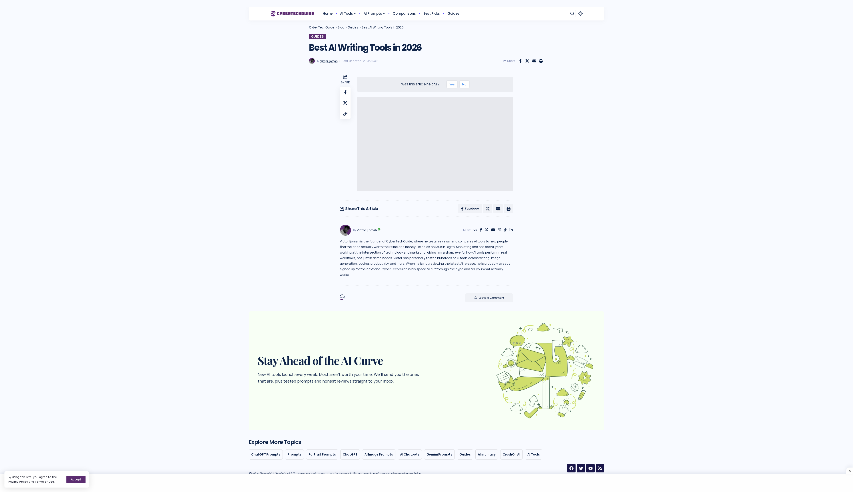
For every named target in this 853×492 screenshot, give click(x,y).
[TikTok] (505, 230)
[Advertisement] (435, 144)
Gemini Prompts (439, 454)
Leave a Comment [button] (491, 298)
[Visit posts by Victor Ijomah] (345, 230)
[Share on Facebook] (520, 61)
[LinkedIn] (511, 230)
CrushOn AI (511, 454)
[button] (76, 479)
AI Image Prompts (379, 454)
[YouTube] (493, 230)
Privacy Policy (18, 482)
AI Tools (533, 454)
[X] (486, 230)
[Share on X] (527, 61)
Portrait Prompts (322, 454)
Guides (317, 36)
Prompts (294, 454)
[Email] (534, 61)
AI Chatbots (409, 454)
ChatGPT (350, 454)
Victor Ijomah (329, 61)
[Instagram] (499, 230)
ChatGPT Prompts (265, 454)
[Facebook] (480, 230)
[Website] (475, 230)
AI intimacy (487, 454)
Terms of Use (44, 482)
